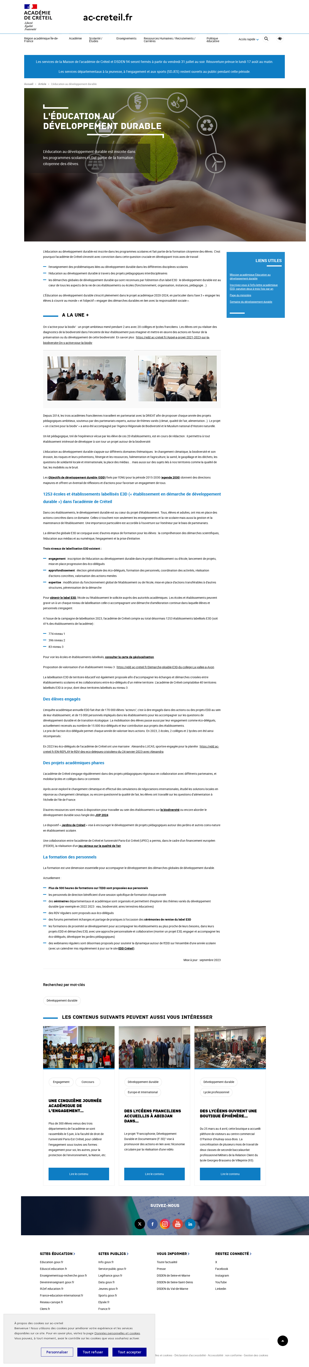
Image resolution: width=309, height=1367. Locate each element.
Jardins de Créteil (73, 825)
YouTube (221, 1282)
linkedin (190, 1224)
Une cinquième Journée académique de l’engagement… (75, 1105)
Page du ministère (240, 295)
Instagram (222, 1275)
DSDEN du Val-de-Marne (172, 1289)
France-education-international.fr (61, 1295)
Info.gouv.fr (106, 1262)
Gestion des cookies (256, 1355)
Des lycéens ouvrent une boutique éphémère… (228, 1114)
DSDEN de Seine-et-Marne (173, 1275)
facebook (152, 1224)
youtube (177, 1224)
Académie (75, 38)
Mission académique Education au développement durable (250, 276)
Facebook (221, 1269)
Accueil (28, 84)
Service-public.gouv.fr (112, 1269)
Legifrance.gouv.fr (110, 1275)
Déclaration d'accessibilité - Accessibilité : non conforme (208, 1355)
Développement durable (62, 1000)
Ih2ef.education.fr (51, 1289)
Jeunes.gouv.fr (108, 1289)
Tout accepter (129, 1352)
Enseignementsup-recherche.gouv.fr (63, 1275)
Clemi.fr (45, 1309)
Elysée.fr (104, 1302)
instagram (165, 1224)
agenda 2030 (170, 477)
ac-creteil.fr (107, 17)
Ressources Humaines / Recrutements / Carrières (169, 40)
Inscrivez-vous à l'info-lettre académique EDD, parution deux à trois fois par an (254, 287)
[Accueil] (45, 17)
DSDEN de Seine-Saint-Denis (175, 1282)
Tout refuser (93, 1352)
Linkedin (220, 1289)
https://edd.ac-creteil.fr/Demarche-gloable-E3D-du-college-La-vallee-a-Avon (165, 667)
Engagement (61, 1082)
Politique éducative (213, 40)
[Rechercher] (266, 39)
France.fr (104, 1309)
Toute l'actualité (167, 1262)
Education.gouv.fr (51, 1262)
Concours (88, 1082)
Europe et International (143, 1092)
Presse (161, 1269)
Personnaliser (57, 1352)
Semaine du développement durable (251, 302)
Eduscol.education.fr (53, 1269)
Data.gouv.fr (106, 1282)
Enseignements (126, 38)
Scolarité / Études (95, 40)
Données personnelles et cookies (117, 1333)
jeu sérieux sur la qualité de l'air (100, 846)
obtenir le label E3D (63, 598)
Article (42, 84)
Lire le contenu (78, 1174)
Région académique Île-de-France (41, 40)
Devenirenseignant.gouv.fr (57, 1282)
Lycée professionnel (216, 1092)
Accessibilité (280, 38)
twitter (140, 1224)
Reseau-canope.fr (51, 1302)
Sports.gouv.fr (107, 1295)
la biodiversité (170, 810)
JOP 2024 (101, 815)
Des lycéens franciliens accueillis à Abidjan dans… (152, 1116)
